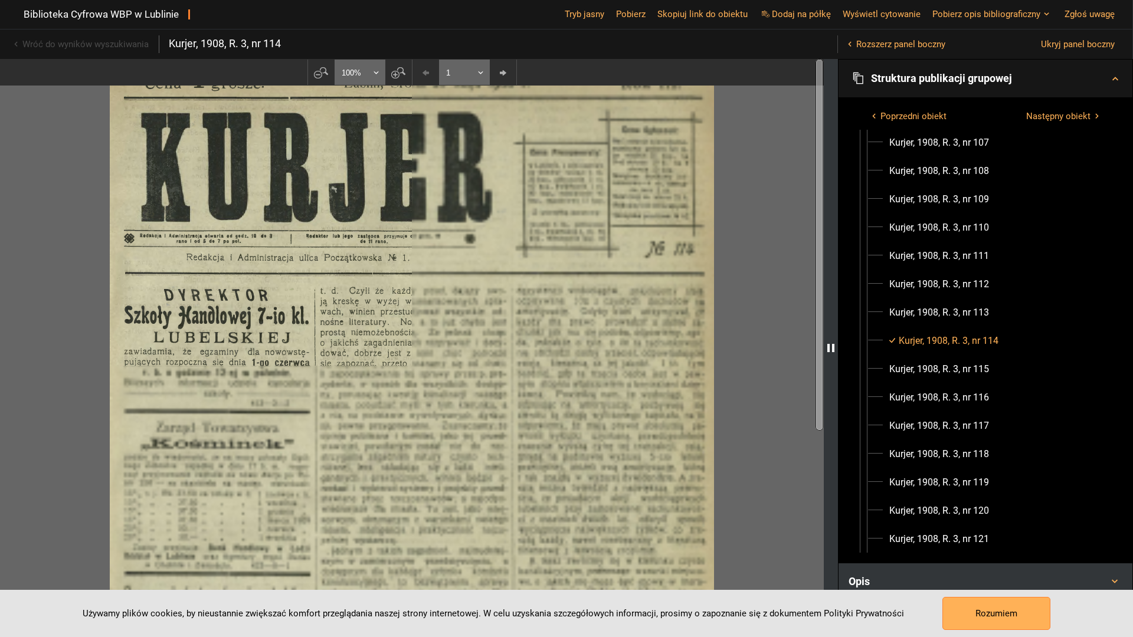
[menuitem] (939, 143)
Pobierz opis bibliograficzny (986, 14)
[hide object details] (831, 348)
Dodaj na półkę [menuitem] (801, 14)
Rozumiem (996, 613)
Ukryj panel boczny (1078, 44)
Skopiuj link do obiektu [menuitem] (702, 14)
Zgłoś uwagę (1090, 14)
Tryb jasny (584, 14)
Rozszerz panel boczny (900, 44)
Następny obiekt (1058, 116)
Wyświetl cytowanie (882, 14)
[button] (985, 78)
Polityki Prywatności (864, 613)
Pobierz (631, 14)
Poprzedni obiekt (913, 116)
